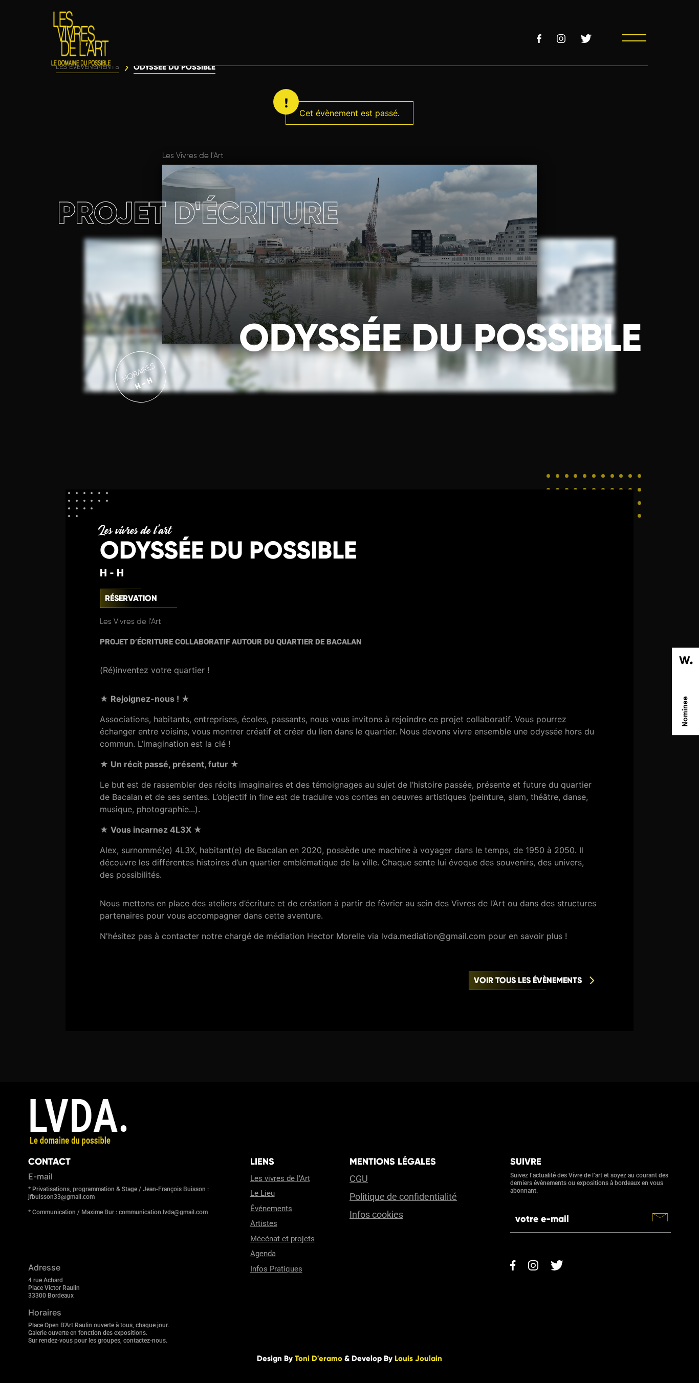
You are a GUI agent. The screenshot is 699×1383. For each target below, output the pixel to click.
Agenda (263, 1253)
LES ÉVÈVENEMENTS (87, 67)
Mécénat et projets (282, 1238)
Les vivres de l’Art (280, 1178)
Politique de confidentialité (403, 1196)
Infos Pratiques (276, 1269)
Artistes (263, 1223)
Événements (271, 1208)
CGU (359, 1178)
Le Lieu (262, 1193)
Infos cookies (376, 1214)
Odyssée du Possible (174, 67)
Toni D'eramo (318, 1358)
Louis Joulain (418, 1358)
